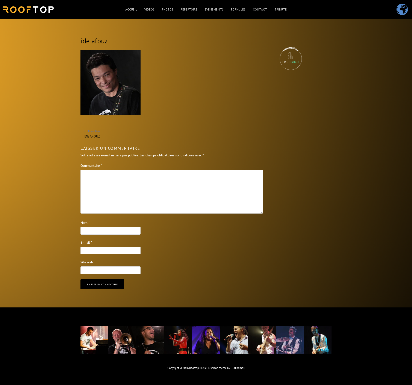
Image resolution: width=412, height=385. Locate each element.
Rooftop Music (197, 368)
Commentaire (91, 165)
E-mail (86, 242)
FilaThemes (238, 368)
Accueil (131, 9)
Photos (167, 9)
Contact (260, 9)
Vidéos (149, 9)
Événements (214, 9)
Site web (86, 262)
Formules (238, 9)
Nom (85, 222)
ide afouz (93, 133)
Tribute (280, 9)
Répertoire (189, 9)
